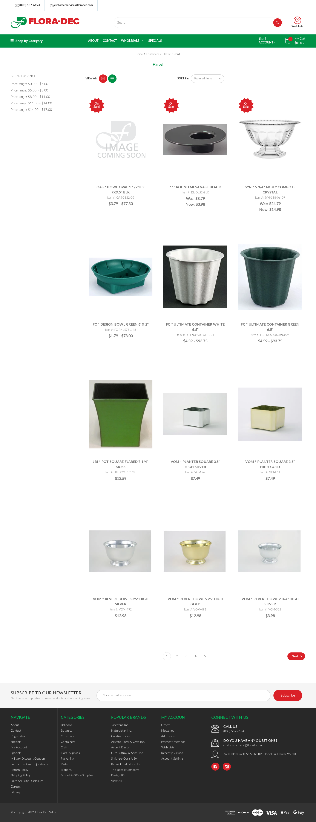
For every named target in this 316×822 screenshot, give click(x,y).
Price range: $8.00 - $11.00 (30, 97)
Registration (18, 736)
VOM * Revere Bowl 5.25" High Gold (195, 601)
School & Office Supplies (77, 775)
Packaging (67, 758)
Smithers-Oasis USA (124, 758)
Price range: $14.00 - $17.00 (31, 109)
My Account (19, 747)
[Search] (277, 22)
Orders (165, 725)
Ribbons (66, 769)
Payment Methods (173, 741)
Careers (16, 786)
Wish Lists (297, 26)
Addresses (168, 736)
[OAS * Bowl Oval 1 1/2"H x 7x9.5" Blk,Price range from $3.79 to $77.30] (121, 139)
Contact (110, 40)
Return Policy (19, 769)
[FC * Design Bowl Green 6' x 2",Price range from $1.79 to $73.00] (121, 277)
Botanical (67, 730)
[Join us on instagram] (227, 767)
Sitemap (16, 792)
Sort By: (183, 78)
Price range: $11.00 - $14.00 (31, 103)
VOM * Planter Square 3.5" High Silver (195, 464)
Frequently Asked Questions (29, 764)
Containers (68, 741)
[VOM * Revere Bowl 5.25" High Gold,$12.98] (195, 551)
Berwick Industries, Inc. (126, 764)
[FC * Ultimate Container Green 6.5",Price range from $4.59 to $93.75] (270, 277)
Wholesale (130, 40)
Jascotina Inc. (120, 725)
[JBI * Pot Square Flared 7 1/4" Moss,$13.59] (121, 414)
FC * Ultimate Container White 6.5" (195, 327)
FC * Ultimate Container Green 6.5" (270, 327)
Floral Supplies (70, 753)
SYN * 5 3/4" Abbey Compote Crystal (270, 189)
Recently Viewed (172, 753)
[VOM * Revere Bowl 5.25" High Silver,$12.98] (121, 551)
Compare (147, 101)
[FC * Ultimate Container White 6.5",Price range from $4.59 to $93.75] (195, 277)
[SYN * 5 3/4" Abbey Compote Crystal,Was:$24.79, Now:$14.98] (270, 139)
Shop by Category (29, 41)
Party (64, 764)
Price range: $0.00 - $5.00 (29, 84)
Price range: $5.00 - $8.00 (29, 90)
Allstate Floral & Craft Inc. (128, 741)
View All (116, 781)
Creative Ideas (120, 736)
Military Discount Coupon (28, 758)
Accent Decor (120, 747)
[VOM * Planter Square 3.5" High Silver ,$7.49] (195, 414)
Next (295, 656)
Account (266, 40)
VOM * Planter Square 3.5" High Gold (270, 464)
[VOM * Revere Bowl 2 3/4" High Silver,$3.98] (270, 551)
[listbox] (207, 78)
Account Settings (172, 758)
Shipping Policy (21, 775)
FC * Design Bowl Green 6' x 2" (121, 324)
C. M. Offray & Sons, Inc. (127, 753)
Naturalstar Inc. (121, 730)
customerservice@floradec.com (73, 5)
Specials (155, 40)
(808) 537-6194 (29, 5)
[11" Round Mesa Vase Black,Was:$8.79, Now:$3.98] (195, 139)
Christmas (67, 736)
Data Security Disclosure (27, 781)
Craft (64, 747)
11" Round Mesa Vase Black (195, 187)
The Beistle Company (125, 769)
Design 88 (117, 775)
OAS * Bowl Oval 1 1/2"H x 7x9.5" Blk (121, 189)
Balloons (66, 725)
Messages (167, 730)
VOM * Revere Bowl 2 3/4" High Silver (270, 601)
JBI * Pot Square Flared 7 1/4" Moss (120, 464)
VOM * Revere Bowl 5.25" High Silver (120, 601)
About (93, 40)
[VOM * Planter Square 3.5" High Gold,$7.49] (270, 414)
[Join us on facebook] (215, 767)
